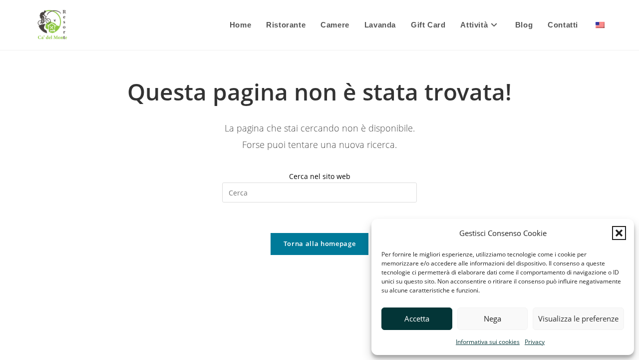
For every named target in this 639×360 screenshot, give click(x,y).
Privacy (535, 342)
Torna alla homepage (319, 243)
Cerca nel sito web (319, 176)
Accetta (416, 319)
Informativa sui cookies (488, 342)
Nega (492, 319)
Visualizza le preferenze (578, 319)
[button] (619, 233)
